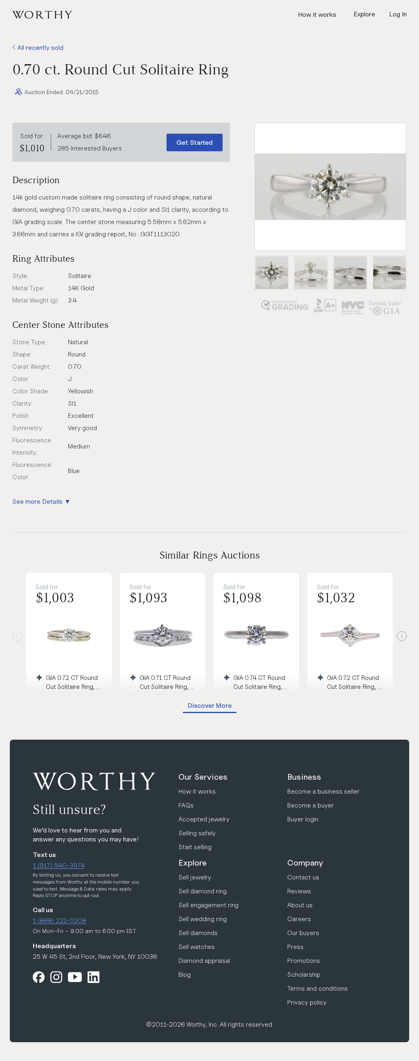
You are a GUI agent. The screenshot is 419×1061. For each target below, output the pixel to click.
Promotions (303, 961)
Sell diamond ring (202, 891)
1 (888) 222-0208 (59, 920)
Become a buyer (310, 805)
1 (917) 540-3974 (59, 865)
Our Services (203, 777)
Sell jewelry (194, 877)
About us (300, 905)
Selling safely (197, 833)
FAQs (186, 805)
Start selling (195, 847)
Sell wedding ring (202, 919)
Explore (192, 863)
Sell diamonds (198, 933)
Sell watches (196, 947)
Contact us (303, 877)
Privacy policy (307, 1002)
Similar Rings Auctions (210, 555)
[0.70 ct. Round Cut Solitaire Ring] (330, 186)
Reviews (299, 891)
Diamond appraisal (204, 961)
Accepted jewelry (204, 819)
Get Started (194, 142)
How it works (317, 14)
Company (305, 863)
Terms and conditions (317, 988)
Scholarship (303, 974)
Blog (184, 974)
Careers (299, 919)
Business (304, 777)
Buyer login (302, 819)
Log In (398, 14)
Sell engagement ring (208, 905)
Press (295, 947)
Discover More (210, 705)
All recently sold (39, 48)
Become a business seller (323, 791)
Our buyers (303, 933)
